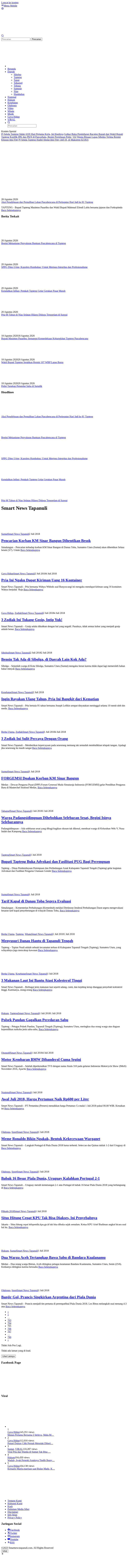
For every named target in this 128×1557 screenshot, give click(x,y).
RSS (12, 1542)
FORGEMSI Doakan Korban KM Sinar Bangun (40, 778)
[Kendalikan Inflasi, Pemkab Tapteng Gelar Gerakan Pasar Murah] (16, 285)
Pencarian (36, 39)
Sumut (4, 534)
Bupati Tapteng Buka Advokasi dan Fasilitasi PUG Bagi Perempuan (55, 861)
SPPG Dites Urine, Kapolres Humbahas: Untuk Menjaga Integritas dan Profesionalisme (44, 267)
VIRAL (19, 1449)
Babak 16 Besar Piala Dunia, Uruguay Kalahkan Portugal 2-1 (50, 1178)
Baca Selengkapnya (11, 210)
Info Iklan (12, 1514)
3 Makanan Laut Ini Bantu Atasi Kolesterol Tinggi (41, 980)
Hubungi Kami (14, 1503)
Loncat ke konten (9, 2)
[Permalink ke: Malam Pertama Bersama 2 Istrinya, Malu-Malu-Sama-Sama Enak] (30, 1426)
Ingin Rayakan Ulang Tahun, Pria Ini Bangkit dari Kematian (50, 699)
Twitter (13, 1533)
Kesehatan (6, 692)
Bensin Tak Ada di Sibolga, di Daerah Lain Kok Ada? (43, 659)
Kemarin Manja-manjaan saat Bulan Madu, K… (31, 1468)
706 (9, 1328)
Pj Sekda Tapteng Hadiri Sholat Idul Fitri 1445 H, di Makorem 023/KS (54, 139)
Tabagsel (5, 811)
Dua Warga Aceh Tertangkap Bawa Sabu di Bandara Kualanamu (53, 1257)
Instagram (15, 1536)
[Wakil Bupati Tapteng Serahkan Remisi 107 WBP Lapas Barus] (16, 356)
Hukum (5, 1013)
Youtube (14, 1539)
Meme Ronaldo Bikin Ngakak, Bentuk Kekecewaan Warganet (50, 1139)
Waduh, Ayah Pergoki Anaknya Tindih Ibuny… (31, 1460)
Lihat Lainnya (8, 1356)
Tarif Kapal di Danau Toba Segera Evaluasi (36, 901)
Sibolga (5, 652)
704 (9, 1323)
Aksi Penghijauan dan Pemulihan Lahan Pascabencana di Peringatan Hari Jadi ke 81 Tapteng (47, 202)
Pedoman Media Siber (18, 1509)
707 (9, 1331)
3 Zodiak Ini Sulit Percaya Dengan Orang (34, 739)
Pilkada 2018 (7, 1211)
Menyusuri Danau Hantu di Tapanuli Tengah (37, 941)
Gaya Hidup (7, 573)
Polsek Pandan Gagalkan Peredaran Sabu (34, 1020)
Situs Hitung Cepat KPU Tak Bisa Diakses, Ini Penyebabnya (49, 1218)
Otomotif (5, 1052)
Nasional (5, 1092)
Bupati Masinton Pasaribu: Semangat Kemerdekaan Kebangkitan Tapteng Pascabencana (44, 338)
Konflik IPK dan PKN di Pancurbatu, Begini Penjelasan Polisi (41, 137)
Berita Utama (7, 732)
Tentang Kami (14, 1500)
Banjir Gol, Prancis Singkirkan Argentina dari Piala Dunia (48, 1297)
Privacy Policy (14, 1517)
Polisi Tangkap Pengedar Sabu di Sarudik (21, 386)
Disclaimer (12, 1512)
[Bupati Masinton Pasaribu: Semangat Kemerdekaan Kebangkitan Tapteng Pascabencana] (16, 333)
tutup (4, 1551)
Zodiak (18, 613)
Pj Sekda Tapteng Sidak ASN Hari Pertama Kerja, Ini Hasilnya (32, 134)
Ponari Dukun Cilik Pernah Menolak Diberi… (30, 1443)
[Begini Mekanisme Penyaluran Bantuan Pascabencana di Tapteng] (16, 237)
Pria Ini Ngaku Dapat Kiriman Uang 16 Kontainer (41, 580)
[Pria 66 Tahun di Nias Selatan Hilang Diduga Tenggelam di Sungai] (16, 309)
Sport (14, 1132)
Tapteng (5, 855)
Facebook (15, 1530)
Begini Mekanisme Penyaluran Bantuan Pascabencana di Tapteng (33, 243)
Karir (10, 1506)
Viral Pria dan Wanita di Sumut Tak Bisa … (29, 1452)
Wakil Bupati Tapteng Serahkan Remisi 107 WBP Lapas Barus (32, 362)
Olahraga (5, 1132)
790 (9, 1337)
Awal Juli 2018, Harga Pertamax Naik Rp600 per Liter (45, 1099)
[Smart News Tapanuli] (24, 33)
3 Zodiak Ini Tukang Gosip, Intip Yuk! (31, 620)
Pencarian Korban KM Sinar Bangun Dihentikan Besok (46, 541)
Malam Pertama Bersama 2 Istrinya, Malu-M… (30, 1435)
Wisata (28, 934)
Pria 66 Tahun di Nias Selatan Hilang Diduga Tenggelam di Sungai (34, 314)
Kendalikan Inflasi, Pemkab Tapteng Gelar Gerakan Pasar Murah (33, 291)
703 (9, 1320)
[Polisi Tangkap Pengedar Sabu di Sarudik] (16, 380)
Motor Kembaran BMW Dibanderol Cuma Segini (41, 1059)
